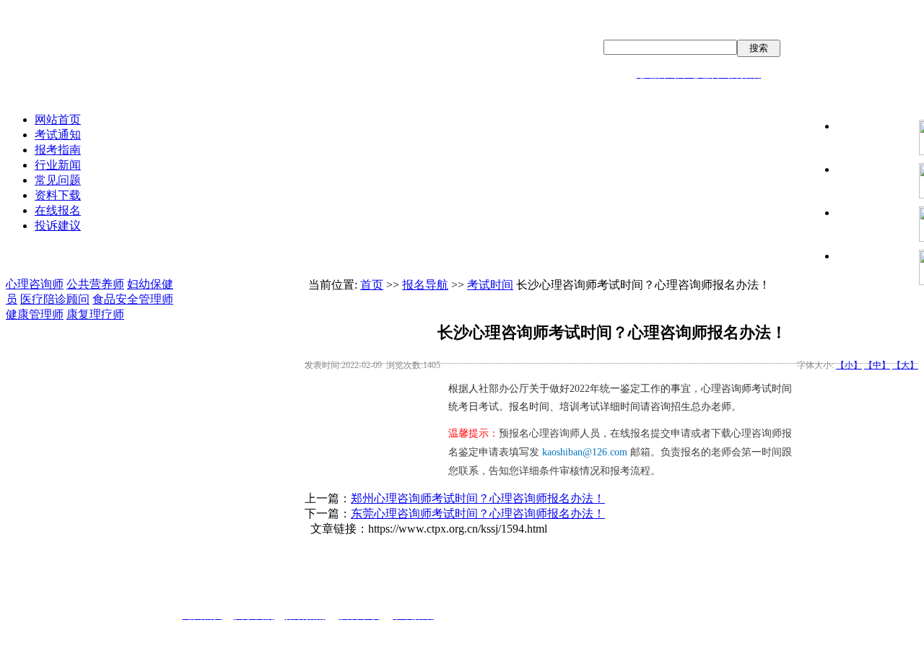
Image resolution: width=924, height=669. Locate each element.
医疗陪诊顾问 (55, 299)
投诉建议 (58, 225)
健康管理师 (35, 314)
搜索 (758, 48)
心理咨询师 (35, 284)
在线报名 (58, 210)
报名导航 (425, 285)
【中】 (877, 365)
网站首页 (58, 119)
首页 (371, 285)
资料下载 (58, 195)
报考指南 (58, 150)
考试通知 (58, 134)
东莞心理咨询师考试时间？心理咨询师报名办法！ (478, 513)
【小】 (849, 365)
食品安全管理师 (132, 299)
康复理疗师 (95, 314)
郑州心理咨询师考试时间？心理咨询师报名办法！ (478, 498)
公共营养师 (95, 284)
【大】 (905, 365)
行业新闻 (58, 165)
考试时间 (490, 285)
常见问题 (58, 180)
